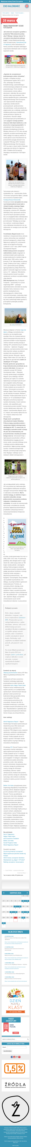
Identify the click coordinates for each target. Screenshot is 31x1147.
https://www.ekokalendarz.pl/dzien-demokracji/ (16, 981)
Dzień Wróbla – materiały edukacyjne (14, 870)
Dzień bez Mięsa (21, 873)
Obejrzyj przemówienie (10, 673)
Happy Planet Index (9, 836)
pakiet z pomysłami (17, 654)
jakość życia (20, 875)
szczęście (8, 875)
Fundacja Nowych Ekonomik (11, 200)
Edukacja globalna (12, 1138)
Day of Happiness (8, 834)
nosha (13, 325)
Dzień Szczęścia (19, 13)
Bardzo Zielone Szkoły (21, 1136)
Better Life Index (8, 785)
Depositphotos (15, 1141)
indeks (13, 875)
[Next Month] (27, 893)
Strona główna (5, 13)
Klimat (21, 1138)
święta (12, 13)
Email (4, 1047)
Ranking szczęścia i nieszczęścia (13, 862)
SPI (11, 747)
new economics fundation (11, 838)
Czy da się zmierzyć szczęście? (13, 851)
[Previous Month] (4, 893)
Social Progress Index (10, 843)
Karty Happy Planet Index (18, 685)
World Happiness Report (10, 721)
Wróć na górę (15, 1145)
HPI (16, 875)
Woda (18, 1138)
